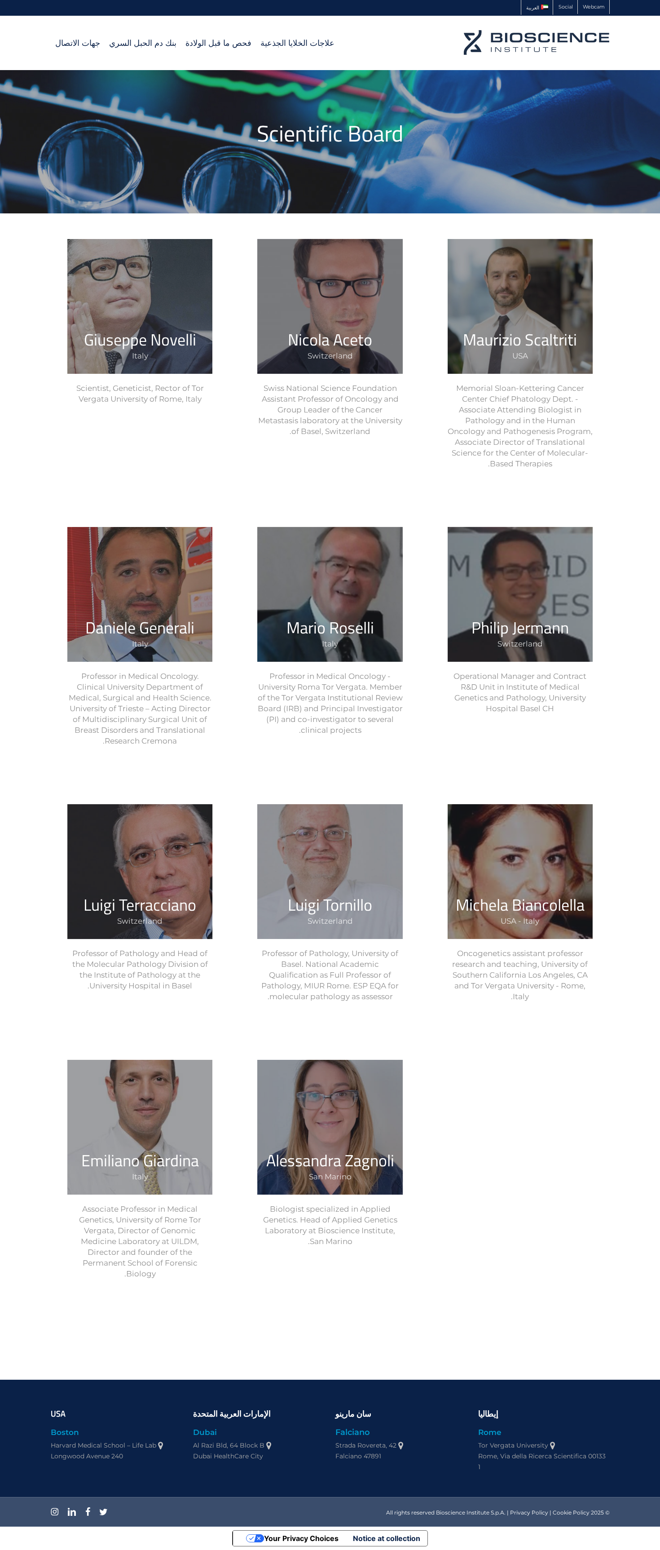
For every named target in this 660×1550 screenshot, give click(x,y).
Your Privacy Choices (301, 1538)
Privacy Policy (529, 1512)
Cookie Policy (571, 1512)
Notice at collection (386, 1538)
